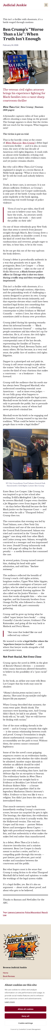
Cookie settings (25, 1023)
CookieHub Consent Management (29, 1029)
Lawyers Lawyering (16, 912)
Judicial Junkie (15, 4)
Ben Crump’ (29, 143)
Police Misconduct (33, 912)
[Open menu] (46, 5)
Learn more (10, 1002)
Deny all (25, 1016)
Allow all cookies (25, 1009)
